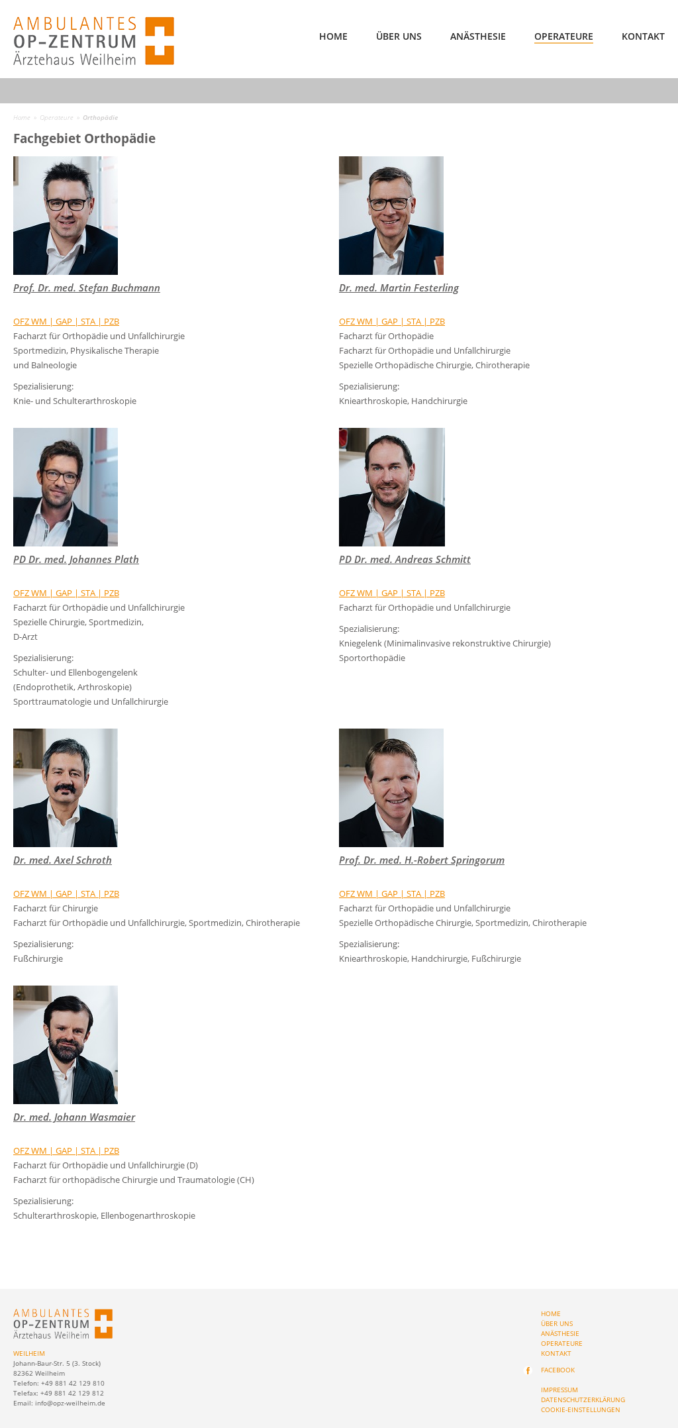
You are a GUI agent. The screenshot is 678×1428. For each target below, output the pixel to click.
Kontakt (643, 36)
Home (333, 36)
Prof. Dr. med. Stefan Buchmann (86, 287)
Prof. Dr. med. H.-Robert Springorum (422, 859)
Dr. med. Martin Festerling (399, 287)
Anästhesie (478, 36)
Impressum (559, 1389)
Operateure (563, 36)
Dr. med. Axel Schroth (62, 859)
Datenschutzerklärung (583, 1399)
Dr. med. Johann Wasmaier (74, 1116)
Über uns (399, 36)
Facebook (558, 1369)
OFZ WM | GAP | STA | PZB (66, 321)
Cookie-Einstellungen (580, 1409)
